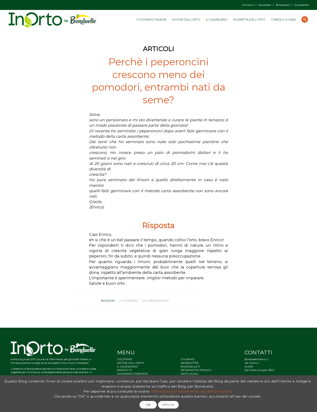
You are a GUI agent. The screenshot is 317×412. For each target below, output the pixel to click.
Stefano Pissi (158, 300)
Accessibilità (301, 4)
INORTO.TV (124, 370)
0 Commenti (128, 300)
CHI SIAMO (188, 359)
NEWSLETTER (190, 362)
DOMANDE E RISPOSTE (132, 373)
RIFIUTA (168, 404)
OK (148, 404)
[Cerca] (305, 19)
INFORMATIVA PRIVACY (196, 370)
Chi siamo (248, 4)
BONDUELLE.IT (190, 366)
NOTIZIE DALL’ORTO (130, 362)
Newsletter (264, 4)
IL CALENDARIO (127, 366)
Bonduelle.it (283, 4)
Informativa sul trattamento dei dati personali (190, 391)
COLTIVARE (124, 359)
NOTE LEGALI (189, 373)
